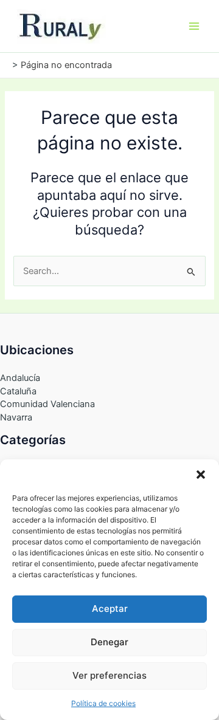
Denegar (109, 642)
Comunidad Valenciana (47, 404)
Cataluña (18, 391)
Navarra (16, 417)
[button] (201, 474)
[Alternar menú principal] (194, 26)
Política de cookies (103, 703)
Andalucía (20, 377)
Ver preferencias (109, 675)
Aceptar (110, 608)
